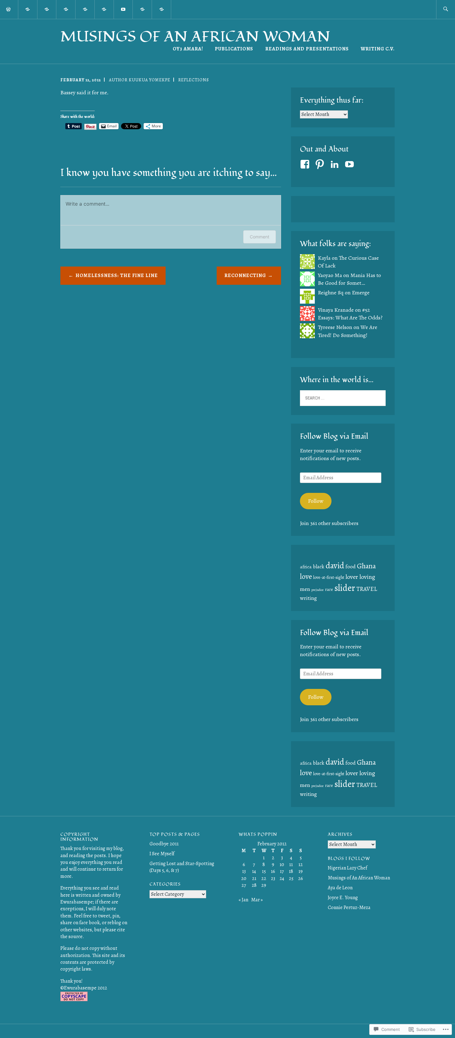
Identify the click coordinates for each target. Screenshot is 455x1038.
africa (306, 566)
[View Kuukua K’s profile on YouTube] (350, 164)
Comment (259, 236)
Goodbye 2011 (164, 843)
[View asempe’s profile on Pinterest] (321, 164)
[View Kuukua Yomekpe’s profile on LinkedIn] (336, 164)
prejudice (317, 589)
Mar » (257, 899)
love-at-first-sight (328, 577)
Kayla (324, 258)
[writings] (47, 9)
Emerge (361, 292)
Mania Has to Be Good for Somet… (349, 279)
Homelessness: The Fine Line (117, 275)
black (318, 566)
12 (300, 864)
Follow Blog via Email (334, 436)
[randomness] (66, 9)
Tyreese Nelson (335, 327)
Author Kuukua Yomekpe (139, 80)
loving (367, 577)
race (329, 589)
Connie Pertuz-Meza (349, 907)
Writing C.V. (378, 48)
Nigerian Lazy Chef (347, 868)
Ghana (366, 566)
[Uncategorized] (104, 9)
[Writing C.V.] (142, 9)
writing (308, 598)
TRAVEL (366, 589)
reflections (193, 80)
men (305, 589)
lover (351, 577)
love (306, 576)
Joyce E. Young (343, 897)
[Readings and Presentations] (161, 9)
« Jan (243, 899)
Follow (315, 501)
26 (300, 878)
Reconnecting (245, 275)
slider (344, 588)
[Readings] (123, 9)
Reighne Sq (331, 292)
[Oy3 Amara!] (27, 9)
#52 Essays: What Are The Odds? (350, 313)
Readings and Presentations (307, 48)
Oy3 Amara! (188, 48)
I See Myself (162, 853)
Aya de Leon (340, 887)
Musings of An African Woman (195, 37)
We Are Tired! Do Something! (347, 331)
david (335, 565)
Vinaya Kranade (336, 310)
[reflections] (85, 9)
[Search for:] (445, 9)
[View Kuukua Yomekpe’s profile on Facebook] (306, 164)
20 (243, 878)
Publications (234, 48)
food (350, 566)
